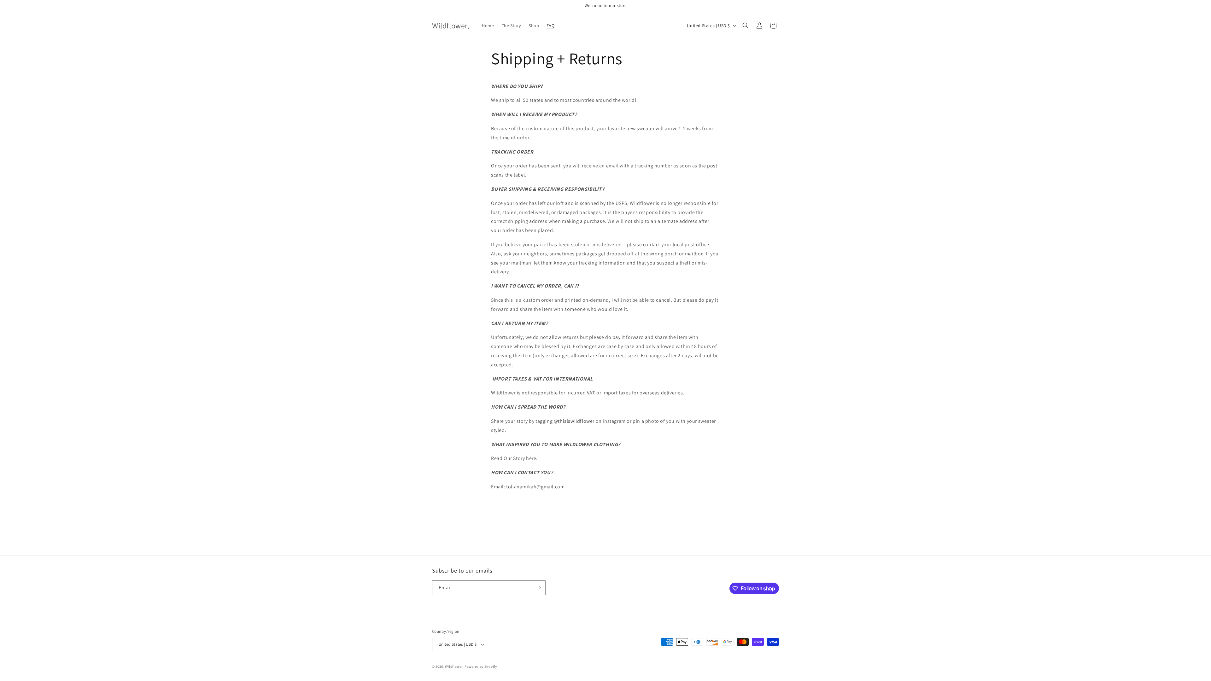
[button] (745, 25)
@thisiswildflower (575, 421)
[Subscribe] (538, 587)
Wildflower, (454, 666)
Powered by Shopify (481, 666)
